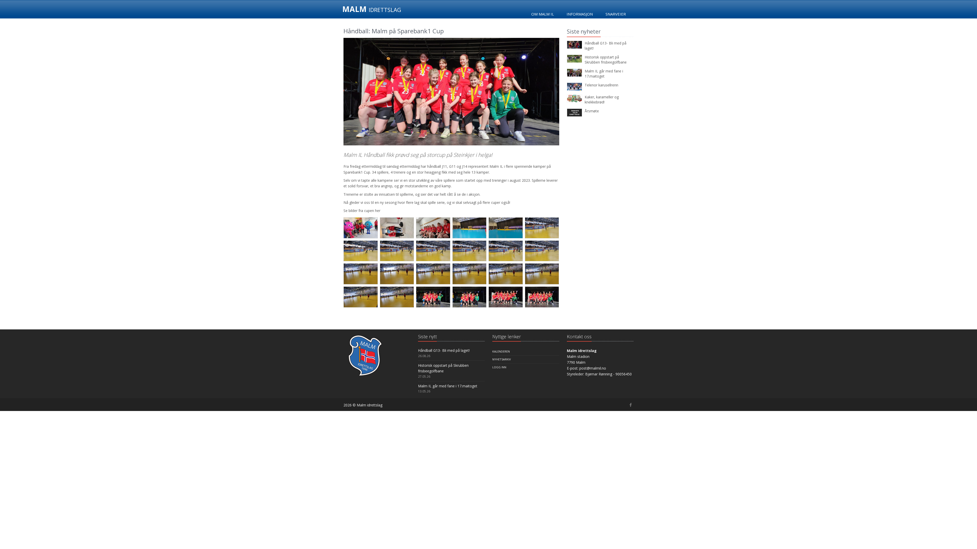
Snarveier (616, 14)
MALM (371, 9)
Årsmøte (592, 111)
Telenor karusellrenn (601, 85)
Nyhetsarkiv (501, 359)
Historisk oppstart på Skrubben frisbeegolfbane (606, 60)
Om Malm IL (542, 14)
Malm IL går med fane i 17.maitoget (604, 74)
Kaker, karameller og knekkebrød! (602, 99)
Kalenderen (501, 351)
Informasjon (580, 14)
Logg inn (499, 367)
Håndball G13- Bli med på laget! (444, 350)
